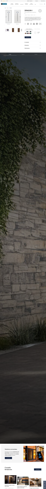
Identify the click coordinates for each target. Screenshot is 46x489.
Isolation (23, 54)
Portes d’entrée (12, 4)
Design (10, 54)
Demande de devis (28, 37)
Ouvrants (21, 4)
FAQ (35, 4)
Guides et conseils (26, 4)
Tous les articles (37, 469)
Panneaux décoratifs (17, 4)
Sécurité (36, 54)
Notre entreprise (31, 4)
